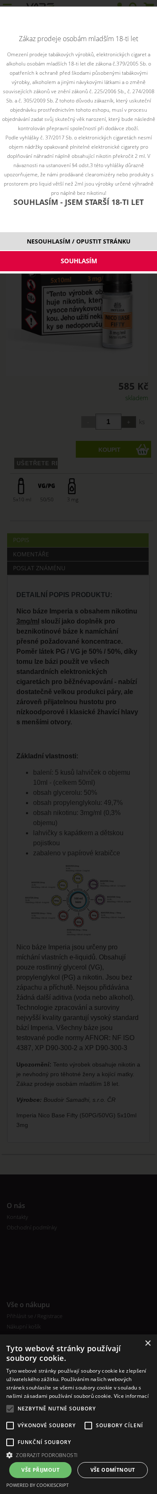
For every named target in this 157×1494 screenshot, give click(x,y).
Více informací (131, 1396)
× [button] (147, 1343)
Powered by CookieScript (37, 1485)
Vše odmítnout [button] (112, 1469)
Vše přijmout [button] (40, 1469)
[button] (78, 1455)
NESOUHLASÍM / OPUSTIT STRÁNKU (79, 241)
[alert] (78, 1414)
